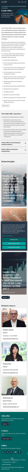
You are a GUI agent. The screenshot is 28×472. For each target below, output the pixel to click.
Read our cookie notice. (7, 235)
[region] (14, 236)
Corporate (5, 8)
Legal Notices (15, 460)
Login (14, 462)
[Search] (19, 2)
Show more (6, 105)
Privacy (23, 460)
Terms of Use (7, 462)
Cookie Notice (5, 460)
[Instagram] (11, 452)
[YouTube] (15, 452)
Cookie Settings (6, 464)
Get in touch (6, 438)
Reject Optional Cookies (14, 243)
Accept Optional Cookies (14, 247)
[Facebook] (19, 452)
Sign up (5, 424)
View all (5, 297)
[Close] (25, 223)
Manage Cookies (14, 239)
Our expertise (5, 6)
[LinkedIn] (3, 452)
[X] (7, 452)
